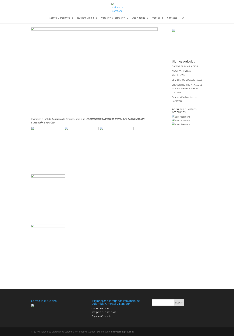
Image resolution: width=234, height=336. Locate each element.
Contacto (172, 18)
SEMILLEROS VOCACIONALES (187, 79)
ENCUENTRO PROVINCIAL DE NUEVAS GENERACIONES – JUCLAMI (187, 88)
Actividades (138, 18)
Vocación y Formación (113, 18)
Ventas (156, 18)
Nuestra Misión (85, 18)
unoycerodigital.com (122, 331)
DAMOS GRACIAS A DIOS (185, 66)
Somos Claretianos (60, 18)
